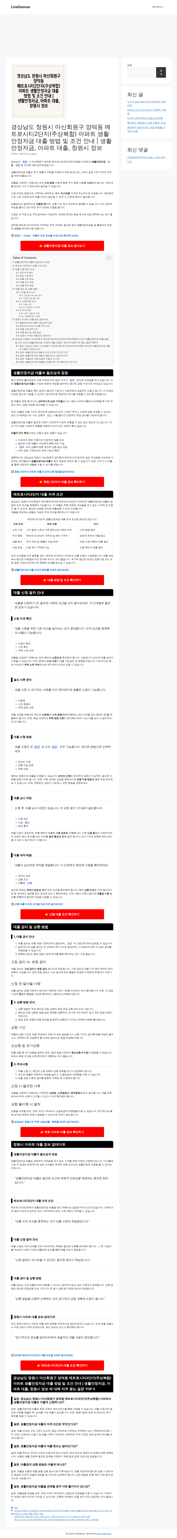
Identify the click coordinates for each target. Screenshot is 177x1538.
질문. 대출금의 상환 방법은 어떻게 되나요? (40, 359)
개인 (69, 943)
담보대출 (45, 1121)
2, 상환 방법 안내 (28, 301)
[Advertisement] (88, 34)
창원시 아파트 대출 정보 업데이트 (31, 319)
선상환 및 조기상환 (32, 307)
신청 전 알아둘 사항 (32, 298)
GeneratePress (104, 1533)
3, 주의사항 (25, 310)
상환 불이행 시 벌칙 (32, 316)
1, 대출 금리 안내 (27, 292)
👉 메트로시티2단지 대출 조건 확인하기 (62, 1365)
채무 (21, 447)
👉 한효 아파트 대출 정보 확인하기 (62, 1132)
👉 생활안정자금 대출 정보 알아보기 (62, 245)
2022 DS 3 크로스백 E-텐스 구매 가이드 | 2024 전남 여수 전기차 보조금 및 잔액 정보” (52, 1516)
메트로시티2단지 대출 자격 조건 (31, 265)
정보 (16, 1507)
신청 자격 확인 (26, 272)
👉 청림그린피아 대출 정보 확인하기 (62, 481)
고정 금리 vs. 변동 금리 (32, 295)
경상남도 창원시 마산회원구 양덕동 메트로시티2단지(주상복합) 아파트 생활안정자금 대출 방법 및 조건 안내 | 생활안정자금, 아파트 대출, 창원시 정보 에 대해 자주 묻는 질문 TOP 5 (62, 341)
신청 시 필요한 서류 (32, 313)
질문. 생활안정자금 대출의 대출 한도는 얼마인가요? (44, 355)
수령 (29, 883)
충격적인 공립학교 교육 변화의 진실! (146, 122)
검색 (129, 65)
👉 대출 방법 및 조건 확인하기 (62, 580)
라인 (37, 746)
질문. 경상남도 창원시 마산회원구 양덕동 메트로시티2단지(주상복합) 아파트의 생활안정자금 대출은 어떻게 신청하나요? (64, 347)
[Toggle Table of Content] (107, 258)
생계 (72, 380)
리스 (49, 415)
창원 (25, 161)
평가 (27, 822)
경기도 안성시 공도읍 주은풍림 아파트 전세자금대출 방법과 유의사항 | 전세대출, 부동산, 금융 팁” (56, 1519)
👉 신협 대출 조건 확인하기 (62, 914)
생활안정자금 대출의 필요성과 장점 (32, 262)
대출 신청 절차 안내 (24, 269)
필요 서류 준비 (26, 276)
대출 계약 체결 (26, 285)
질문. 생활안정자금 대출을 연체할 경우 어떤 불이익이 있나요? (48, 362)
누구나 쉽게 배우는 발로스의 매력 (145, 118)
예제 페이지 (157, 7)
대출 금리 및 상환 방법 (26, 288)
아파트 (27, 235)
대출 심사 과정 (27, 282)
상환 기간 (28, 304)
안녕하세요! (133, 157)
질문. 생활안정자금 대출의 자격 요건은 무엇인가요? (44, 352)
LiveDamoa (20, 7)
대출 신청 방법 (26, 279)
